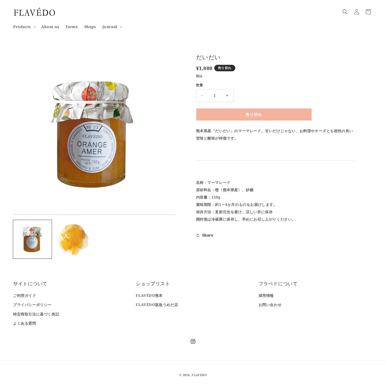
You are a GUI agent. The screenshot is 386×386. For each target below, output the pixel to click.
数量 (199, 85)
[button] (24, 26)
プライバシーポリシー (32, 304)
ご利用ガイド (24, 295)
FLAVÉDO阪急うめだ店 (157, 304)
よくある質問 (24, 323)
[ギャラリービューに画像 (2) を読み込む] (73, 239)
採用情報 (266, 295)
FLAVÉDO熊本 (149, 295)
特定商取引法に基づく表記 (36, 314)
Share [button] (207, 234)
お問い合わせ (270, 304)
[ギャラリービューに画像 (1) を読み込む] (32, 239)
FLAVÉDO (199, 375)
